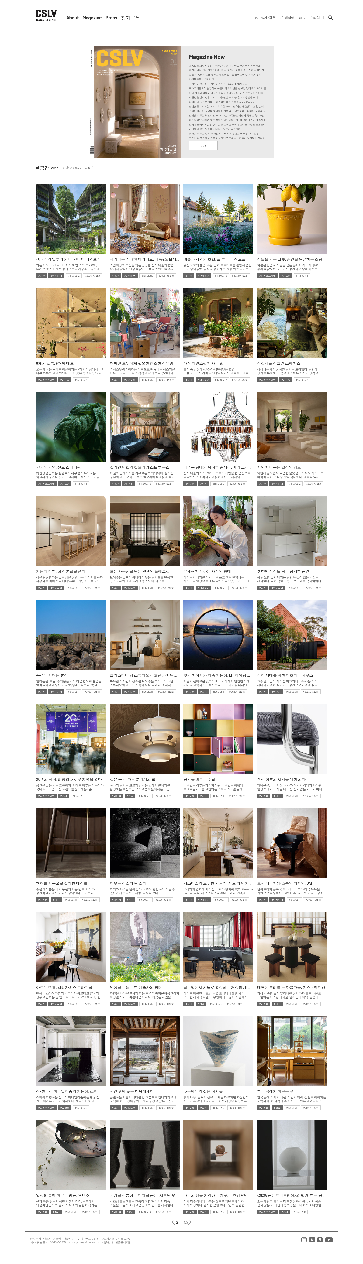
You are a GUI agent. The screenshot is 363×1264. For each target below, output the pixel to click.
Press (111, 17)
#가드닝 (285, 275)
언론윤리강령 (123, 1242)
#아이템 (190, 483)
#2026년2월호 (92, 587)
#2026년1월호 (166, 1003)
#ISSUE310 (147, 1003)
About (72, 17)
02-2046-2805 (58, 1242)
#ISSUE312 (74, 275)
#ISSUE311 (73, 587)
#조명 (203, 691)
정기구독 (130, 17)
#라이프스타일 (267, 275)
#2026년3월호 (92, 275)
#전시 (63, 795)
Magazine (92, 17)
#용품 (277, 1107)
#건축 (201, 1003)
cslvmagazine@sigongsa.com (84, 1242)
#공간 (41, 275)
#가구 (203, 795)
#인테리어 (56, 275)
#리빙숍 (64, 1107)
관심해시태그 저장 (80, 167)
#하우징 (128, 483)
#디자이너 (130, 379)
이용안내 (107, 1242)
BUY (203, 145)
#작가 (203, 483)
